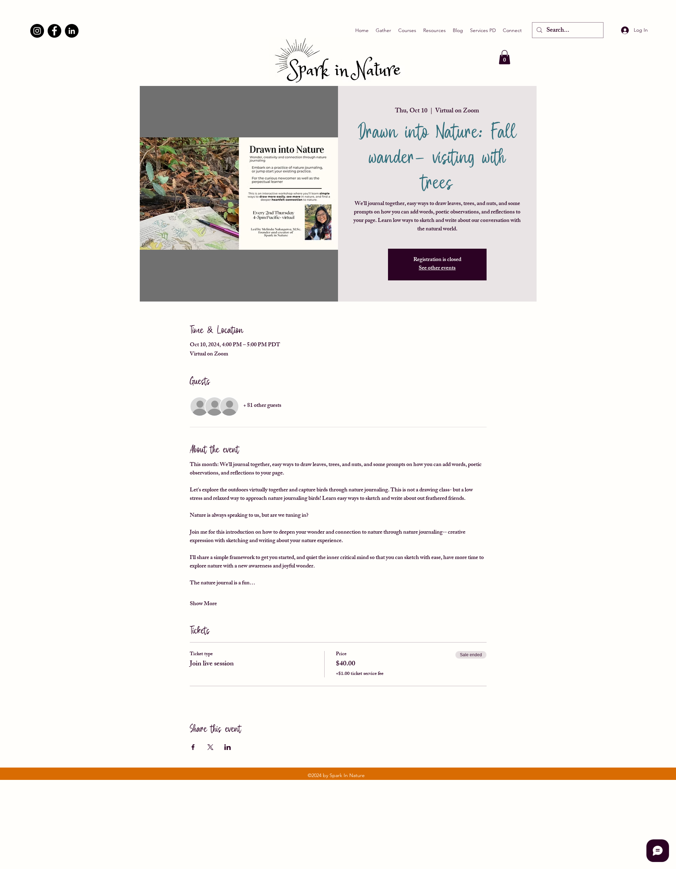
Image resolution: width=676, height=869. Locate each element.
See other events (437, 268)
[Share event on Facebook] (193, 747)
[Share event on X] (210, 747)
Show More (203, 604)
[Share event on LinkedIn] (227, 747)
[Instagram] (37, 31)
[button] (505, 57)
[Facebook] (54, 31)
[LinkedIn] (72, 31)
